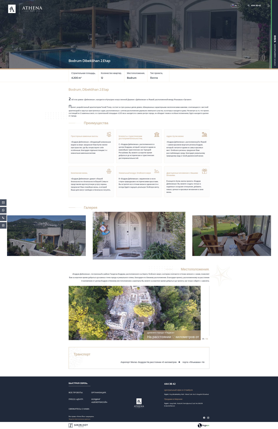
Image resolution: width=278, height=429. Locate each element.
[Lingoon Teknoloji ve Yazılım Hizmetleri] (203, 425)
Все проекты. (76, 392)
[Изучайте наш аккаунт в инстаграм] (3, 225)
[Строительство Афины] (25, 8)
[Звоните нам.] (3, 217)
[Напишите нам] (3, 210)
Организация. (98, 392)
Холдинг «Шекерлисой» (99, 401)
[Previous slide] (134, 253)
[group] (46, 235)
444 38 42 (169, 384)
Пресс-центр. (76, 399)
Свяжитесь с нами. (79, 408)
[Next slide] (144, 253)
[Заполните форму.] (3, 202)
